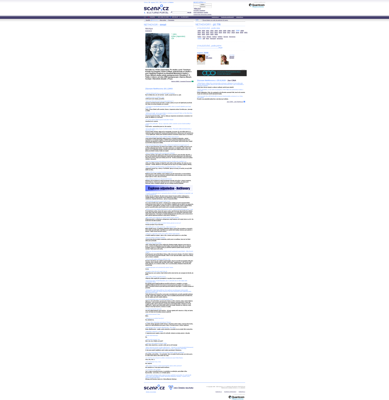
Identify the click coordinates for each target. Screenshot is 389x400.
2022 (199, 34)
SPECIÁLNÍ (175, 17)
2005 (224, 30)
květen (220, 36)
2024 (207, 34)
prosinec (220, 38)
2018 (233, 32)
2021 (245, 32)
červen (225, 36)
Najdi (220, 48)
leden (199, 36)
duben (214, 36)
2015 (220, 32)
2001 (207, 30)
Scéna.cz (147, 5)
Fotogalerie (171, 20)
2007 (233, 30)
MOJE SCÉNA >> (199, 2)
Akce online (163, 20)
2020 (241, 32)
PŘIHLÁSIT (197, 9)
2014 (216, 32)
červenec (232, 36)
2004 (220, 30)
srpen (200, 38)
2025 (212, 34)
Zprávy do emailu (151, 392)
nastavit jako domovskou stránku (202, 14)
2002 (212, 30)
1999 (199, 30)
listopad (213, 38)
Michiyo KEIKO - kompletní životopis (181, 81)
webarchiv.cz (239, 17)
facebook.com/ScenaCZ (227, 17)
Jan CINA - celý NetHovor (235, 101)
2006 (229, 30)
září (204, 38)
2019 (237, 32)
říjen (207, 38)
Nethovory (155, 20)
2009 (242, 30)
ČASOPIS (152, 17)
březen (209, 36)
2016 (224, 32)
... (192, 81)
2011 (203, 32)
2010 (199, 32)
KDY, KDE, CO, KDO (163, 17)
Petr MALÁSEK (209, 57)
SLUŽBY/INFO (185, 17)
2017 (228, 32)
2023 (203, 34)
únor (204, 36)
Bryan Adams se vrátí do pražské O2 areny (215, 20)
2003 (216, 30)
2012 (207, 32)
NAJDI (189, 12)
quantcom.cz (215, 17)
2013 (211, 32)
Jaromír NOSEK (231, 57)
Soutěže (148, 20)
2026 (216, 34)
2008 (237, 30)
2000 (203, 30)
